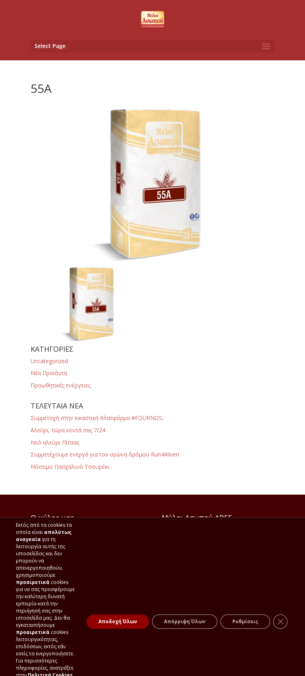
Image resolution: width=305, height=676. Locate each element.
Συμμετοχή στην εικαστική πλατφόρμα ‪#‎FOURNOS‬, (97, 418)
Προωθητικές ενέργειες (61, 385)
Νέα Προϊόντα (49, 373)
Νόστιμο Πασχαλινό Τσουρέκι (70, 466)
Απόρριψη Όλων (184, 621)
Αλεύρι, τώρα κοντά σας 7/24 (68, 430)
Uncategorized (49, 361)
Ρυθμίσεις (245, 621)
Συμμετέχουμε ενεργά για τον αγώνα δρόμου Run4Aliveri (105, 454)
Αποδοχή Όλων (117, 621)
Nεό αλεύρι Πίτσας (55, 442)
